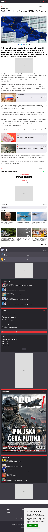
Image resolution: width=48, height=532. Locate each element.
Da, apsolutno (6, 341)
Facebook (20, 183)
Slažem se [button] (30, 525)
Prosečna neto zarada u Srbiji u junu (24, 320)
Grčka (9, 171)
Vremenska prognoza (24, 249)
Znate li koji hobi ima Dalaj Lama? (24, 475)
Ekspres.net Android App (28, 177)
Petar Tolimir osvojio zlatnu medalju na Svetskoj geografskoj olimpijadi (24, 294)
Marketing (18, 524)
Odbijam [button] (35, 525)
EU (25, 75)
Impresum (23, 524)
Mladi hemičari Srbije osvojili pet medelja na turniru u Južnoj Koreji (24, 289)
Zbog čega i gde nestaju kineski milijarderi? (24, 137)
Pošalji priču (44, 1)
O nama (13, 524)
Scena (8, 512)
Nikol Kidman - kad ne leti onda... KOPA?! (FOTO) (24, 466)
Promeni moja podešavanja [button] (33, 527)
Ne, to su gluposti (6, 343)
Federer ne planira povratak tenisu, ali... (24, 313)
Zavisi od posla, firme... (7, 345)
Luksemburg (14, 171)
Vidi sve (44, 281)
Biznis (8, 509)
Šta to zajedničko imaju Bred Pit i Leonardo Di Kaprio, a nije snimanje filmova (24, 470)
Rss (45, 332)
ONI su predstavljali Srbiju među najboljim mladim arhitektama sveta (24, 299)
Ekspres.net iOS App (19, 177)
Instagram (24, 183)
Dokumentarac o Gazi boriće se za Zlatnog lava (24, 327)
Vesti (39, 507)
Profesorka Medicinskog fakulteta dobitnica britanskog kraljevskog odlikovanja (24, 285)
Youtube (27, 183)
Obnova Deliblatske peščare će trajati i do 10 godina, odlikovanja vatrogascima (24, 323)
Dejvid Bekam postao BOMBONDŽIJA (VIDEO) (24, 461)
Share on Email (29, 44)
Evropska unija (4, 171)
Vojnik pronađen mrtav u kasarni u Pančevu (24, 317)
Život (9, 515)
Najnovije (24, 507)
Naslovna (9, 507)
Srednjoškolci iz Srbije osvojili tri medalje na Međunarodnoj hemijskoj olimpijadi (24, 303)
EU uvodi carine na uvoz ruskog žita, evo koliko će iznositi (24, 97)
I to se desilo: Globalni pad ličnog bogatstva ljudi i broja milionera (24, 148)
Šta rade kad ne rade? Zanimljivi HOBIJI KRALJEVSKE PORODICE (24, 480)
